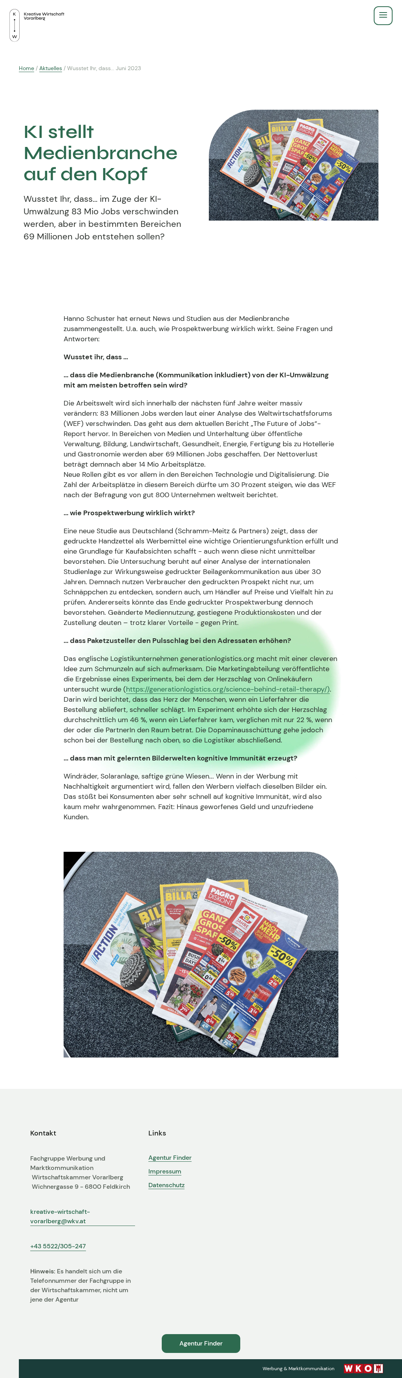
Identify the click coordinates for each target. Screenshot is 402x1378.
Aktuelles (50, 68)
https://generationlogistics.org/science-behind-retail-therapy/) (228, 689)
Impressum (164, 1171)
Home (26, 68)
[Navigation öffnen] (383, 15)
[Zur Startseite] (36, 15)
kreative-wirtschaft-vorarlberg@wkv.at (60, 1216)
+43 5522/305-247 (58, 1246)
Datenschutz (166, 1185)
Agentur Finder (170, 1158)
